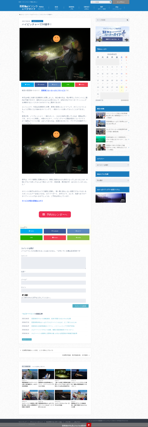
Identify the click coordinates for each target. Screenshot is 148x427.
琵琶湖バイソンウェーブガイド (107, 420)
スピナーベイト (28, 314)
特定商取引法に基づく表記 (54, 422)
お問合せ (122, 2)
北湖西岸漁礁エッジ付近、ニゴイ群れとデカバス (37, 350)
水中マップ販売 (102, 7)
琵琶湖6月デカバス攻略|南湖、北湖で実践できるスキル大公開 (51, 318)
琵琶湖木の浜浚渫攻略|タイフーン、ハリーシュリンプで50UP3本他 (52, 326)
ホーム (26, 7)
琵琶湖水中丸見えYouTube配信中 (74, 425)
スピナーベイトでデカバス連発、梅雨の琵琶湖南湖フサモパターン (52, 330)
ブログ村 (67, 422)
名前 (23, 271)
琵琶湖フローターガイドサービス (53, 90)
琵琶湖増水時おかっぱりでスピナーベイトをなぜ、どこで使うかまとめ (54, 322)
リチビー (26, 13)
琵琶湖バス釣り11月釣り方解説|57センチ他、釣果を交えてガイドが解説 (116, 147)
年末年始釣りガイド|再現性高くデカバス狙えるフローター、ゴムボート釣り (116, 139)
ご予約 (71, 7)
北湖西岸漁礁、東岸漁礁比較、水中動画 (75, 355)
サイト (23, 287)
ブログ (56, 7)
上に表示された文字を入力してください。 (36, 297)
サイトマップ (22, 422)
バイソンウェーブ (116, 7)
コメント (24, 256)
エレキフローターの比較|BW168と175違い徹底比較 (116, 130)
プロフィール (41, 7)
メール (24, 279)
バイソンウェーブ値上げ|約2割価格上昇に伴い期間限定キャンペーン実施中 (116, 116)
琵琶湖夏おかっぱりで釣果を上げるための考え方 (116, 123)
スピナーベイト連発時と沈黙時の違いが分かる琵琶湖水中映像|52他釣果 (54, 333)
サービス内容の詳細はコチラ (32, 201)
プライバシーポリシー (36, 422)
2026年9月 (125, 100)
